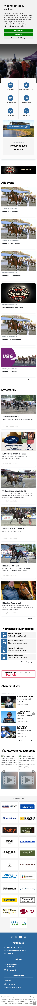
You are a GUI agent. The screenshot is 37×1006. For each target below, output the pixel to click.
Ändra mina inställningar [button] (18, 38)
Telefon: (14, 947)
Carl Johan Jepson (23, 712)
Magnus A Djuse (26, 696)
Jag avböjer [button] (18, 34)
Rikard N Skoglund (22, 727)
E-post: (16, 950)
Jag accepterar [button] (18, 30)
